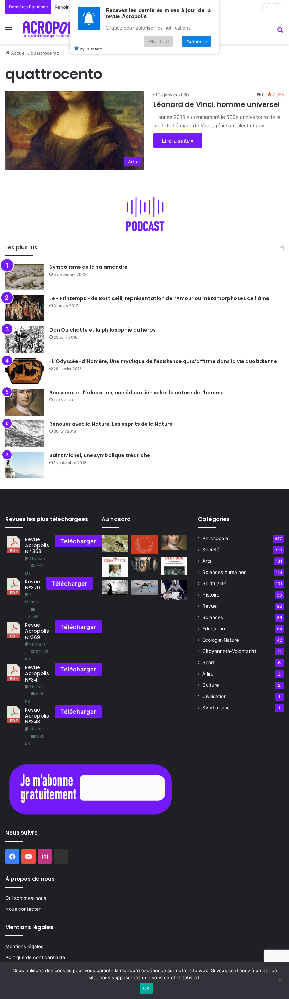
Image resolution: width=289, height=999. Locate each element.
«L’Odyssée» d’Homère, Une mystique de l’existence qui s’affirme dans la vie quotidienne (163, 361)
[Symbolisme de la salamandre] (24, 277)
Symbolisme (216, 707)
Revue (209, 606)
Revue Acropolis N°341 (37, 673)
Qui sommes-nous (25, 898)
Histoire (211, 595)
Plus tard (158, 41)
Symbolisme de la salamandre (88, 267)
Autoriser (196, 41)
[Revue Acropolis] (53, 29)
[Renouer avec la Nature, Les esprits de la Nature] (24, 433)
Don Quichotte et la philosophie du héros (102, 329)
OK (146, 988)
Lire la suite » (177, 141)
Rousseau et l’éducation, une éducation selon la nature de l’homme (136, 392)
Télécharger (78, 541)
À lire (208, 674)
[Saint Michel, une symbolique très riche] (24, 465)
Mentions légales (24, 946)
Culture (210, 685)
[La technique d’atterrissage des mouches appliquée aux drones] (144, 587)
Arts (206, 561)
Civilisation (214, 696)
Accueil (18, 53)
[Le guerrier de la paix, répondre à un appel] (115, 587)
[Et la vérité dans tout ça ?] (144, 564)
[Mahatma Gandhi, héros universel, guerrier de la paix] (174, 590)
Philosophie (215, 538)
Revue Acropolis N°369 (37, 631)
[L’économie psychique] (144, 545)
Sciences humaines (224, 572)
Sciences (212, 617)
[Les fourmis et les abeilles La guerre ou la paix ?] (115, 544)
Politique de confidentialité (35, 957)
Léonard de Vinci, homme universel (216, 104)
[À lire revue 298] (174, 566)
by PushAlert (91, 49)
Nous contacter (23, 909)
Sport (208, 662)
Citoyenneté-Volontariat (229, 651)
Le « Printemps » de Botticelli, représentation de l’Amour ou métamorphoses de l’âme (159, 298)
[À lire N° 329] (115, 567)
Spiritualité (214, 583)
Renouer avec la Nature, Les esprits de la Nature (111, 424)
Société (211, 549)
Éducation (213, 628)
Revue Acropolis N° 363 (37, 545)
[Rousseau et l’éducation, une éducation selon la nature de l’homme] (24, 402)
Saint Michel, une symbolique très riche (99, 455)
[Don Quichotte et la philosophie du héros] (24, 339)
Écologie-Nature (220, 640)
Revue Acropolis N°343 (37, 716)
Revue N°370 (32, 584)
